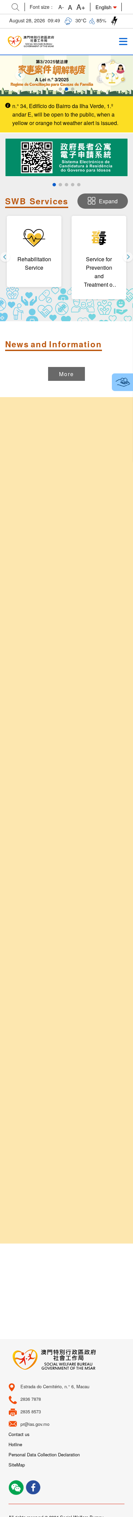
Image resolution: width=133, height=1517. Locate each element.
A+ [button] (80, 7)
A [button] (70, 7)
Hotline (15, 1444)
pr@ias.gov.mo (34, 1424)
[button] (60, 89)
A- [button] (61, 7)
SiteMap (17, 1464)
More (66, 374)
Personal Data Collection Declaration (44, 1454)
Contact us (19, 1434)
